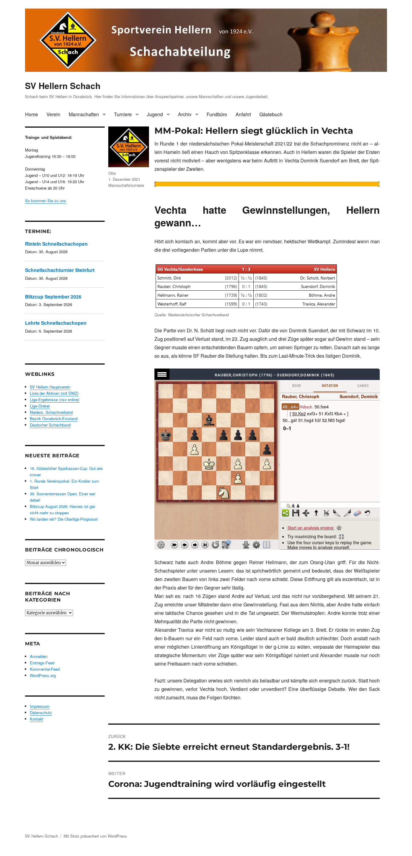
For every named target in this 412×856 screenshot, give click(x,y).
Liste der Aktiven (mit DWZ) (54, 393)
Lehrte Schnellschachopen (56, 322)
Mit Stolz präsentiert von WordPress (95, 836)
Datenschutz (41, 712)
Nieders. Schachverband (51, 412)
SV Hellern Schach (62, 85)
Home (31, 114)
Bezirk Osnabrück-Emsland (54, 418)
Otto (112, 173)
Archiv (185, 114)
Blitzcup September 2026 (53, 296)
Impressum (39, 706)
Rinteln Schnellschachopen (56, 243)
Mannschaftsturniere (126, 185)
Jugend (155, 114)
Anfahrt (243, 114)
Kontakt (36, 719)
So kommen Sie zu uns (45, 200)
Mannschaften (84, 114)
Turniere (123, 114)
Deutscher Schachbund (50, 425)
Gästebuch (271, 114)
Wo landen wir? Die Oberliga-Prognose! (64, 519)
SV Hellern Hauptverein (50, 387)
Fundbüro (217, 114)
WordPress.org (43, 675)
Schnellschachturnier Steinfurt (59, 270)
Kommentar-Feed (45, 669)
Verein (53, 114)
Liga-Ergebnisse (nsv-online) (54, 399)
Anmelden (38, 656)
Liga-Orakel (40, 406)
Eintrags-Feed (42, 663)
